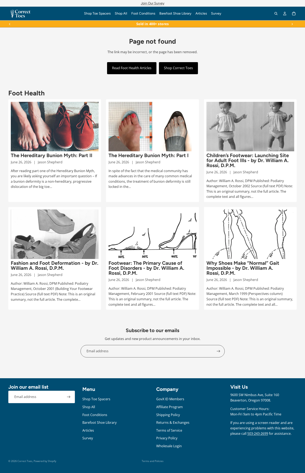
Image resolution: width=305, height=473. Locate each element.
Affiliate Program (169, 407)
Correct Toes (24, 461)
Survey (87, 438)
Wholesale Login (169, 446)
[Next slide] (292, 23)
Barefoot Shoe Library (99, 422)
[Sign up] (218, 351)
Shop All (88, 407)
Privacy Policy (166, 438)
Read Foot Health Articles (131, 68)
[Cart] (293, 13)
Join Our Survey (152, 3)
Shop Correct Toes (178, 68)
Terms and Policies (152, 461)
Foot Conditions (94, 414)
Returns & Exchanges (172, 422)
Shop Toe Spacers (96, 399)
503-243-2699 (257, 433)
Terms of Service (169, 430)
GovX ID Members (170, 399)
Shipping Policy (168, 414)
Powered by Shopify (45, 461)
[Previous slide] (9, 23)
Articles (88, 430)
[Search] (276, 13)
